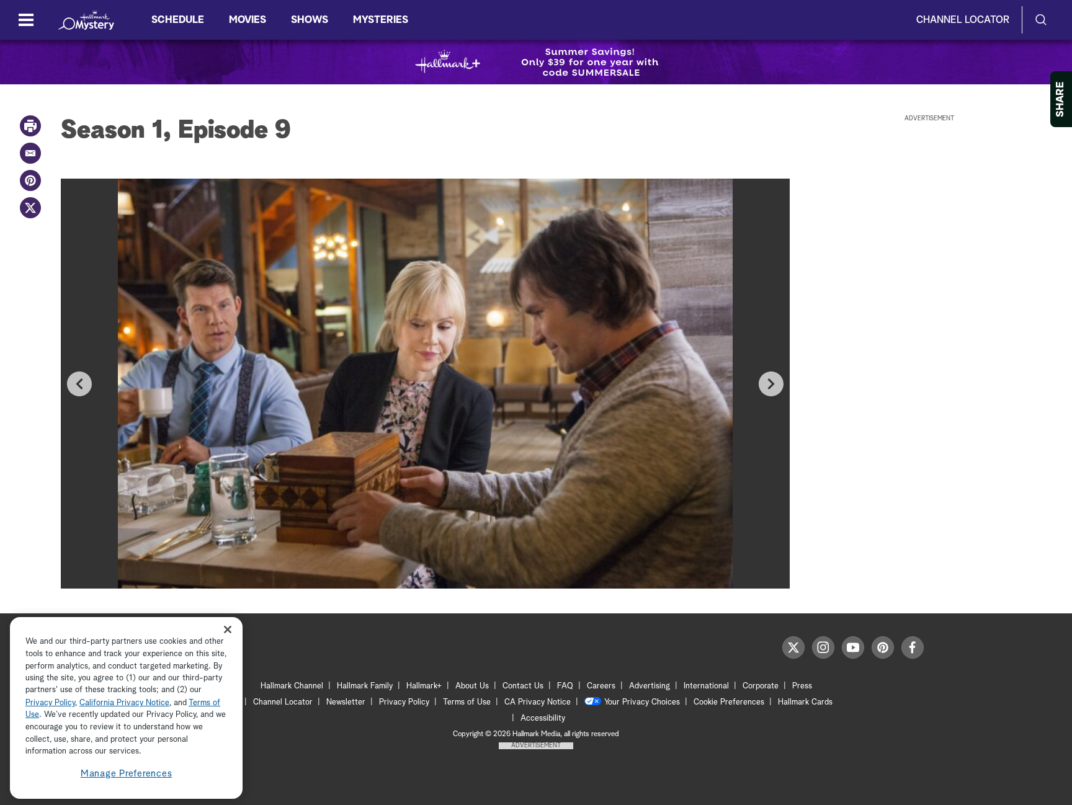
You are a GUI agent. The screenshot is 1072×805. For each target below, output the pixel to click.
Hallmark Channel (292, 686)
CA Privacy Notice (537, 702)
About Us (472, 686)
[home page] (86, 20)
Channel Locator (962, 20)
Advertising (649, 686)
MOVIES (247, 20)
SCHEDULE (177, 20)
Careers (601, 686)
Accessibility (542, 718)
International (706, 686)
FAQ (565, 686)
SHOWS (309, 20)
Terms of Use (467, 702)
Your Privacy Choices (642, 702)
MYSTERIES (380, 20)
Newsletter (345, 702)
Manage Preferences (126, 773)
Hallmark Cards (805, 702)
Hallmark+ (424, 686)
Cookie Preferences (729, 702)
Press (802, 686)
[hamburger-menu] (26, 19)
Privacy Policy (404, 702)
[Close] (227, 630)
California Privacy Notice (124, 703)
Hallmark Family (365, 686)
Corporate (761, 686)
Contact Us (522, 686)
